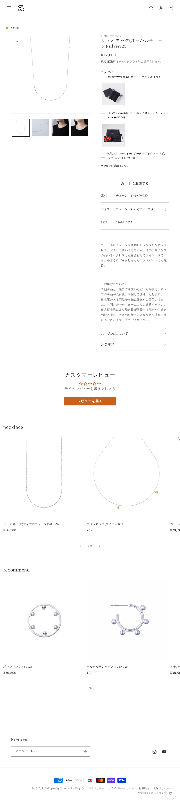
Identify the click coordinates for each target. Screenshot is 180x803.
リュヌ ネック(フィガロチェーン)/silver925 (32, 524)
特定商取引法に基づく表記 (153, 792)
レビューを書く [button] (90, 401)
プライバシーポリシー (121, 788)
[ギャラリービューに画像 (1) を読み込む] (21, 128)
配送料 (111, 61)
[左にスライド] (80, 546)
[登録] (85, 751)
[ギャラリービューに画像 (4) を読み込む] (80, 128)
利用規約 (144, 788)
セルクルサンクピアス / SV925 (107, 666)
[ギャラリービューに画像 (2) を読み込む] (40, 128)
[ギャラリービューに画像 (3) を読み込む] (60, 128)
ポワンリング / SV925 (17, 666)
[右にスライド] (99, 546)
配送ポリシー (161, 788)
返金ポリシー (96, 788)
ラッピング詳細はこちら (115, 165)
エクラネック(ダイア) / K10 (105, 524)
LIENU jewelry (51, 788)
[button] (9, 8)
